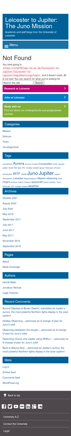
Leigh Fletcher (10, 293)
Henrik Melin (9, 282)
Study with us (12, 106)
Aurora (18, 163)
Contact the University (15, 423)
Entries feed (9, 372)
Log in (6, 366)
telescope (6, 186)
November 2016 (11, 240)
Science (7, 136)
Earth (55, 164)
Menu (13, 44)
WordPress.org (11, 383)
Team (6, 141)
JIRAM (24, 174)
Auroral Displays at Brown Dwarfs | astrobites (27, 308)
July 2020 (8, 208)
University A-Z (11, 416)
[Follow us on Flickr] (23, 406)
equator (61, 164)
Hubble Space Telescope (43, 167)
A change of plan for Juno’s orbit (20, 342)
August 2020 (9, 203)
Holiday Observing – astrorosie (19, 321)
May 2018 (8, 214)
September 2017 (12, 219)
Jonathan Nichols (12, 287)
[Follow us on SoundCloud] (41, 406)
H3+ (24, 167)
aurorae (28, 164)
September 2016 (12, 246)
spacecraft (37, 182)
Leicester (18, 178)
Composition (45, 163)
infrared (57, 167)
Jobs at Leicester (14, 97)
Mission (7, 131)
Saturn (21, 182)
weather (33, 186)
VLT (12, 186)
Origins (6, 182)
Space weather (49, 182)
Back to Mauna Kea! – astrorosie (20, 347)
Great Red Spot (14, 167)
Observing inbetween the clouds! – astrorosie (27, 330)
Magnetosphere (30, 178)
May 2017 (8, 235)
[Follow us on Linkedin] (29, 406)
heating (29, 167)
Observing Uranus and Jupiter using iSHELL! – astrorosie (34, 339)
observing (52, 178)
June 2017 (8, 230)
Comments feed (11, 377)
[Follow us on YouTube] (17, 406)
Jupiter (46, 172)
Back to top (14, 395)
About (6, 261)
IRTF (16, 173)
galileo (5, 167)
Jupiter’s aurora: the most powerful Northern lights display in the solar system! (35, 311)
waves (24, 186)
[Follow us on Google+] (35, 406)
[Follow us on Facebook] (5, 406)
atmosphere (7, 164)
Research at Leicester (17, 88)
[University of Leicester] (15, 5)
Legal (6, 431)
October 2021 (10, 198)
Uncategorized (10, 147)
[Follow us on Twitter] (11, 406)
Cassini (35, 164)
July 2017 (8, 224)
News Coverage (11, 267)
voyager (18, 186)
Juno (32, 172)
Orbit (60, 178)
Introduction (7, 174)
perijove (14, 182)
